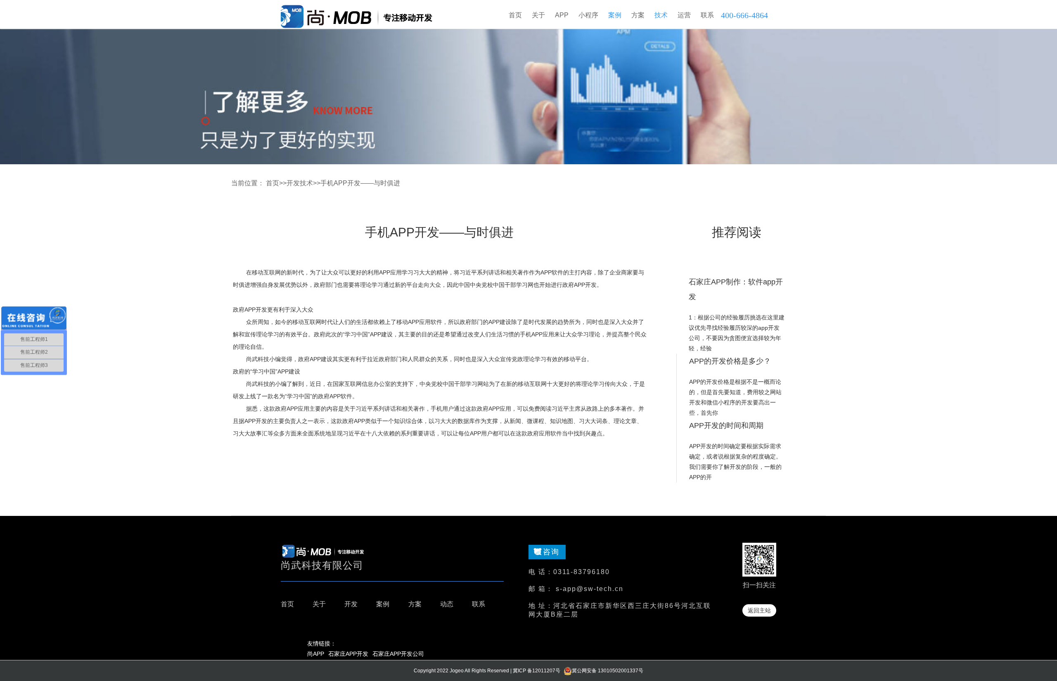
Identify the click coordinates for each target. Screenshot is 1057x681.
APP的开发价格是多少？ (730, 361)
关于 (319, 604)
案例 (382, 604)
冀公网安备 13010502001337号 (607, 671)
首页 (515, 15)
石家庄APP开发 (348, 653)
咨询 (551, 552)
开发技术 (300, 183)
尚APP (315, 653)
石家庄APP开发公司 (398, 653)
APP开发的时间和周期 (726, 425)
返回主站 (759, 610)
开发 (351, 604)
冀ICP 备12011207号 (536, 671)
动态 (446, 604)
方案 (415, 604)
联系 (478, 604)
